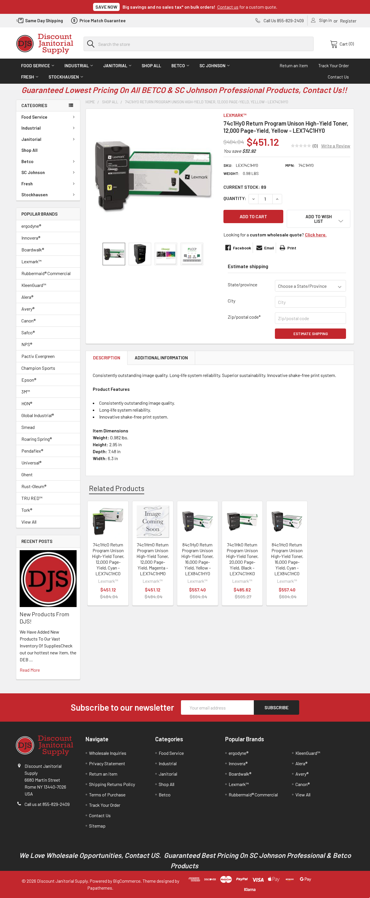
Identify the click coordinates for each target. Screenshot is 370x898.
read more (30, 670)
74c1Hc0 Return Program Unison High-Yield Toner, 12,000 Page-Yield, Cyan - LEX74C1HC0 (108, 559)
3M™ (25, 391)
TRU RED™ (31, 498)
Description (106, 357)
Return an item (294, 65)
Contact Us (338, 76)
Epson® (28, 379)
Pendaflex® (32, 450)
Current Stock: (244, 187)
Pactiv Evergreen (38, 356)
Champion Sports (38, 368)
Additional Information (161, 357)
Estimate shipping (310, 333)
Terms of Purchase (107, 794)
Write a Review (335, 145)
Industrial (76, 65)
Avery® (27, 308)
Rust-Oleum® (33, 486)
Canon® (28, 320)
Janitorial (115, 65)
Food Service (35, 65)
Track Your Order (333, 65)
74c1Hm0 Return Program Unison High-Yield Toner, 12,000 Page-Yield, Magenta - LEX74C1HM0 (152, 559)
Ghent (27, 474)
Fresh (27, 76)
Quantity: (234, 198)
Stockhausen (64, 76)
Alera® (27, 297)
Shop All (151, 65)
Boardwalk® (32, 249)
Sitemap (97, 825)
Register (348, 20)
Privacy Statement (107, 763)
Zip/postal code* (244, 317)
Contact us (227, 7)
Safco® (28, 332)
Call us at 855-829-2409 (47, 804)
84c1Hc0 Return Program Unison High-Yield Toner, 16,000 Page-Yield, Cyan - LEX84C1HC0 (287, 559)
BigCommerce (126, 881)
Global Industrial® (37, 415)
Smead (28, 427)
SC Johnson (212, 65)
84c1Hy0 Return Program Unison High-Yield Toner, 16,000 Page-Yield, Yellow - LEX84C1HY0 (197, 559)
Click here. (316, 234)
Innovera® (30, 237)
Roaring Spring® (36, 439)
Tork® (26, 510)
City (231, 300)
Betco (178, 65)
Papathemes (99, 887)
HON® (26, 403)
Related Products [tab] (116, 488)
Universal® (31, 462)
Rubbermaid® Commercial (46, 273)
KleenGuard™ (33, 285)
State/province (242, 284)
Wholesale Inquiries (107, 753)
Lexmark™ (31, 261)
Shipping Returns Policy (112, 784)
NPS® (26, 344)
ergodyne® (31, 226)
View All (28, 521)
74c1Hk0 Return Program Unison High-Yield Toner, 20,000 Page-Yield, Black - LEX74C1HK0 (242, 559)
